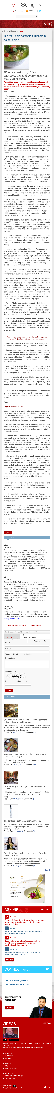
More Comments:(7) (10, 632)
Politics (8, 1053)
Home (6, 31)
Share (8, 533)
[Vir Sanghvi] (27, 5)
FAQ (6, 1066)
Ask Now (9, 960)
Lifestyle (13, 31)
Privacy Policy (11, 1068)
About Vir (9, 1073)
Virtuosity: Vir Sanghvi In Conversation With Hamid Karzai (27, 1045)
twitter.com (10, 1000)
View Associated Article (38, 641)
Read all (44, 909)
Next (10, 1039)
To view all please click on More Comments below (23, 625)
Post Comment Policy (14, 1076)
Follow (9, 1007)
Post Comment (12, 638)
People (8, 1058)
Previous (5, 1039)
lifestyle (9, 1056)
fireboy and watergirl (12, 619)
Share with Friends (29, 638)
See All (47, 870)
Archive (8, 1063)
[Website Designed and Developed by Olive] (47, 1087)
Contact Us (19, 11)
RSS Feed (32, 11)
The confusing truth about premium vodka (22, 821)
